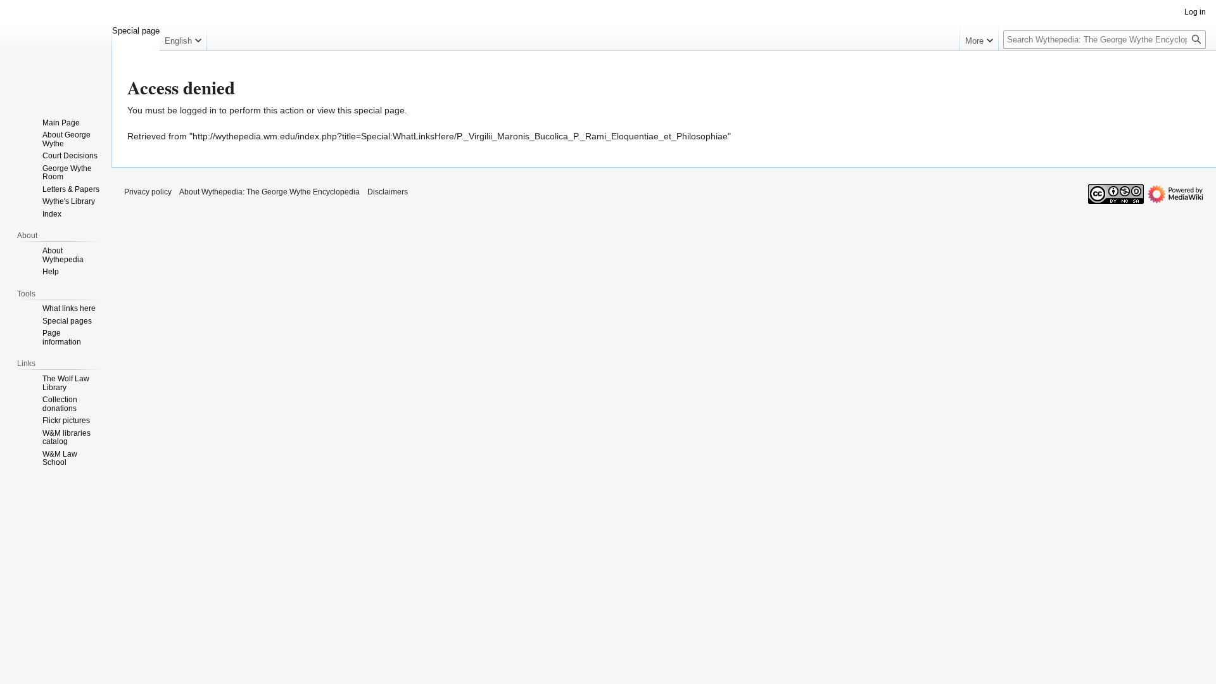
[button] (183, 38)
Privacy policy (148, 191)
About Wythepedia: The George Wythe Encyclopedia (269, 191)
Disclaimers (387, 191)
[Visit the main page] (55, 50)
